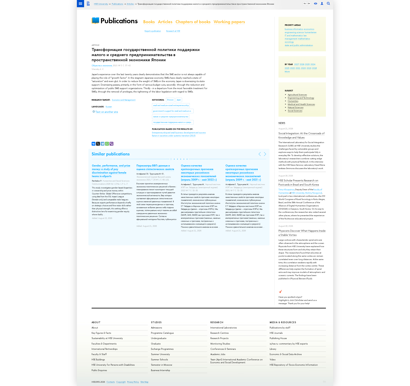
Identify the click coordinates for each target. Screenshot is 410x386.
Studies (156, 322)
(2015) (179, 134)
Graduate (156, 343)
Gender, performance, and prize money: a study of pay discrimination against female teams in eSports (111, 171)
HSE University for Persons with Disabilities (113, 364)
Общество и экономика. (102, 65)
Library (273, 348)
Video (273, 359)
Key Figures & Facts (101, 332)
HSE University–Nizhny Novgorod (306, 192)
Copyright (121, 382)
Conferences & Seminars (223, 348)
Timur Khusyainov (286, 189)
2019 (309, 68)
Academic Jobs (217, 354)
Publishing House (278, 338)
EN (309, 3)
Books (149, 22)
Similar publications (111, 154)
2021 (298, 68)
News (282, 123)
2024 (313, 64)
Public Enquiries (99, 370)
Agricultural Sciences (297, 94)
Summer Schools (159, 359)
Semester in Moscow (161, 364)
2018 (314, 68)
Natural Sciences (295, 107)
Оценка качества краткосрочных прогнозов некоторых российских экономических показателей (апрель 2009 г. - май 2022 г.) (199, 172)
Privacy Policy (133, 382)
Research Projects (219, 338)
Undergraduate (158, 338)
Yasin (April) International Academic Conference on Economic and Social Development (236, 361)
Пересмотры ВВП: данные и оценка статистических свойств (155, 167)
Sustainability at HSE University (107, 338)
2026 (302, 64)
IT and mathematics (294, 35)
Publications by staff (280, 327)
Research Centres (219, 332)
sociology (289, 41)
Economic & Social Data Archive (286, 354)
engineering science (294, 32)
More (287, 71)
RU (305, 3)
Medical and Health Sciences (301, 104)
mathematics (304, 38)
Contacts (111, 382)
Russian (109, 106)
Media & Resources (283, 322)
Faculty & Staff (99, 354)
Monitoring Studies (220, 343)
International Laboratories (223, 327)
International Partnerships (104, 348)
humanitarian (310, 32)
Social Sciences (295, 110)
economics (309, 29)
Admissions (156, 327)
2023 (287, 68)
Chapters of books (193, 22)
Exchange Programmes (162, 348)
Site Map (144, 382)
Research (217, 322)
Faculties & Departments (104, 343)
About (96, 322)
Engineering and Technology (301, 97)
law (305, 35)
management (291, 38)
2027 (296, 64)
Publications (119, 20)
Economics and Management (123, 100)
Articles (165, 22)
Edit (324, 381)
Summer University (160, 354)
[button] (171, 159)
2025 (307, 64)
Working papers (229, 22)
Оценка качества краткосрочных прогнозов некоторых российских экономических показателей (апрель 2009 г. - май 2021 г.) (243, 172)
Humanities (293, 101)
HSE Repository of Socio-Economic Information (294, 364)
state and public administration (299, 45)
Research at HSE (173, 31)
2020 (303, 68)
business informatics (294, 29)
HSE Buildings (98, 359)
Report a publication (153, 31)
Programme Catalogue (162, 332)
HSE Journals (276, 332)
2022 (292, 68)
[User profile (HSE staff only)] (322, 3)
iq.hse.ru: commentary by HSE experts (289, 343)
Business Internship (160, 370)
